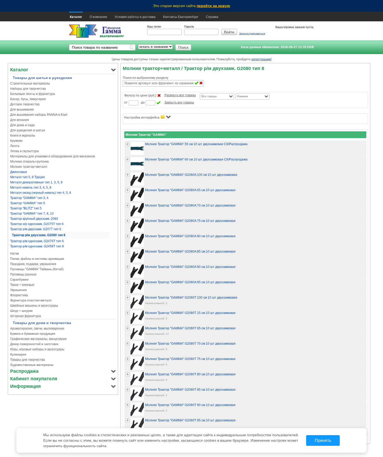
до (143, 102)
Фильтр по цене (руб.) (140, 95)
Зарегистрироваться (252, 33)
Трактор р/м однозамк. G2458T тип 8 (37, 246)
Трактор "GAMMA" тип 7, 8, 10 (32, 213)
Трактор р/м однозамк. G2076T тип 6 (37, 241)
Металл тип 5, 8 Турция (27, 177)
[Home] (83, 31)
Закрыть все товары (179, 102)
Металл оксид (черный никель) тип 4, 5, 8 (40, 193)
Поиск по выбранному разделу (145, 78)
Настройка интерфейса (141, 117)
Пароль (189, 26)
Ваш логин (154, 26)
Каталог (76, 17)
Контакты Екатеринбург (180, 17)
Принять (323, 440)
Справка (212, 17)
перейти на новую (213, 6)
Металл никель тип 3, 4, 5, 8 (30, 187)
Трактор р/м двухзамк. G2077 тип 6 (35, 229)
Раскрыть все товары (180, 95)
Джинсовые (18, 172)
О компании (98, 17)
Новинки (242, 96)
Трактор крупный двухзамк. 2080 (34, 219)
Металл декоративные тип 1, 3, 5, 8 (36, 182)
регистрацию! (261, 59)
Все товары (209, 96)
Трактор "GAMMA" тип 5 (27, 203)
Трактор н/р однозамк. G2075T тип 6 (37, 224)
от (126, 102)
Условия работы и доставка (135, 17)
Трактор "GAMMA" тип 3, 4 (29, 198)
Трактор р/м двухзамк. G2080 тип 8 (38, 235)
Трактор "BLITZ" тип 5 (26, 208)
